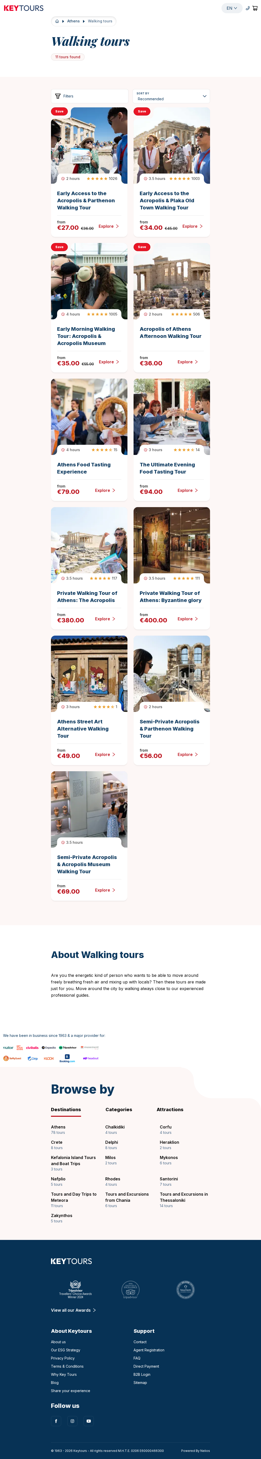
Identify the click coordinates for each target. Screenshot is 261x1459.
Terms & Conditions (67, 1366)
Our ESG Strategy (65, 1350)
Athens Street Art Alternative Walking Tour (83, 729)
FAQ (137, 1358)
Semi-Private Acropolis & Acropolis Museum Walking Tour (87, 864)
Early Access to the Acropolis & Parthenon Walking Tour (86, 200)
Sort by (143, 93)
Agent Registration (149, 1350)
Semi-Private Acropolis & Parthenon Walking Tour (170, 729)
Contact (140, 1342)
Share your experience (70, 1391)
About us (58, 1342)
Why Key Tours (64, 1374)
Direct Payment (146, 1366)
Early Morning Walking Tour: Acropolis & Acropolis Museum (86, 336)
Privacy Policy (63, 1358)
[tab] (74, 1110)
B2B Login (142, 1374)
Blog (55, 1382)
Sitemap (140, 1382)
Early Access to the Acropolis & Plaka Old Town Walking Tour (167, 200)
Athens (73, 21)
